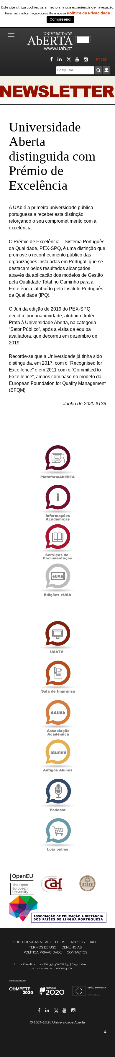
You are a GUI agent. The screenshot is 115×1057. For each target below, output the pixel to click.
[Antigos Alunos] (57, 755)
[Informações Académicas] (57, 501)
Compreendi (60, 19)
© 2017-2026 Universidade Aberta (57, 1022)
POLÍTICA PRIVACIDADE (43, 952)
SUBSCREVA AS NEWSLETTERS (39, 942)
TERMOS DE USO (42, 947)
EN (106, 59)
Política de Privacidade (88, 13)
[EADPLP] (57, 908)
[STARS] (87, 884)
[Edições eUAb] (57, 580)
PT (98, 59)
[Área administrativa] (105, 1031)
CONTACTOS (77, 952)
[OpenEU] (22, 884)
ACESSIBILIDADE (84, 942)
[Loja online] (57, 834)
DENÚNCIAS (72, 947)
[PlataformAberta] (57, 461)
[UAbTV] (57, 637)
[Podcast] (57, 795)
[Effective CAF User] (52, 884)
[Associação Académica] (57, 716)
